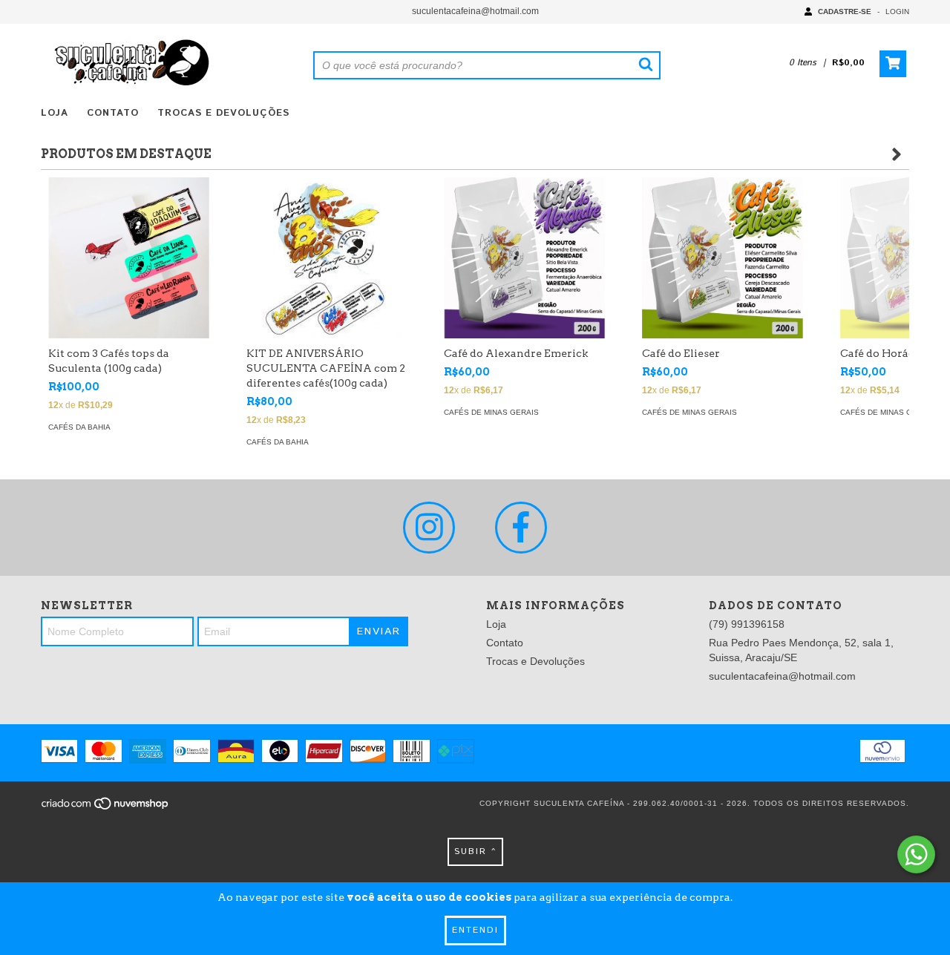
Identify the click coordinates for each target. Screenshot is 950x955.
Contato (113, 113)
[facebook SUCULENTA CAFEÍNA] (521, 528)
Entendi (475, 930)
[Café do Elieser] (722, 257)
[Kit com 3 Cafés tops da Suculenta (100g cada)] (128, 257)
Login (897, 11)
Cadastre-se (844, 11)
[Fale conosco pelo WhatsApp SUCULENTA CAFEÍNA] (916, 854)
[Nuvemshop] (106, 808)
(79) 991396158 (746, 624)
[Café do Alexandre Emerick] (524, 257)
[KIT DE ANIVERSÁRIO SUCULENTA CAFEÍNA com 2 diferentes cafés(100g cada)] (326, 257)
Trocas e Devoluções (223, 113)
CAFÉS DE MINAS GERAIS (491, 412)
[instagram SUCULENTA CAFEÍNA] (429, 528)
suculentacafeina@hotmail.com (475, 11)
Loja (54, 113)
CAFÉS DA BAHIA (79, 427)
